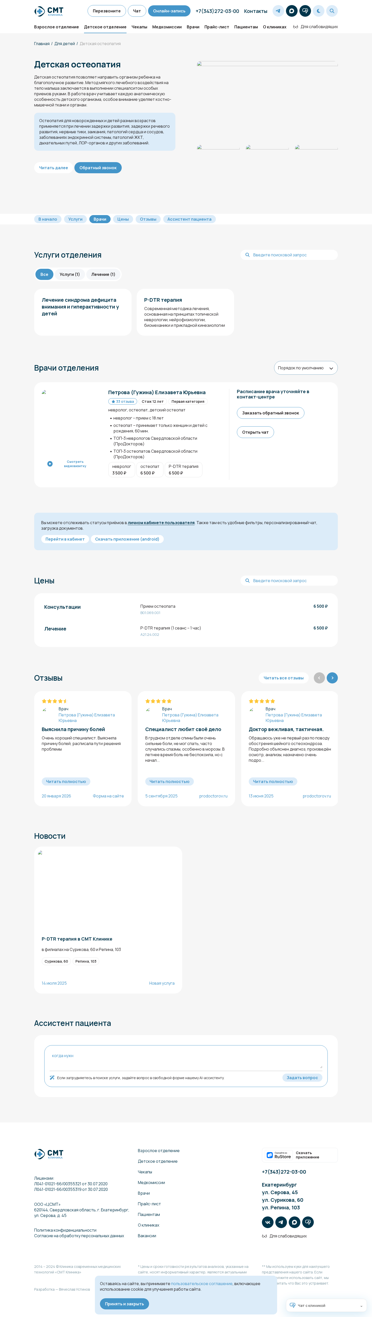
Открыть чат (255, 432)
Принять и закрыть (124, 1304)
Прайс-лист (216, 27)
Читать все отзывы (284, 678)
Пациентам (246, 27)
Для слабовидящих (319, 26)
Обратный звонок (98, 167)
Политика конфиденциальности (65, 1230)
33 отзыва (125, 401)
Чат (137, 11)
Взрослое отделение (56, 27)
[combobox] (306, 367)
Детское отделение (105, 27)
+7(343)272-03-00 (217, 11)
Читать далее (53, 167)
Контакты (255, 11)
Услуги (75, 219)
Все (44, 274)
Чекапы (139, 27)
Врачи (193, 27)
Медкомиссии (167, 27)
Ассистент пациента (190, 219)
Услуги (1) (70, 274)
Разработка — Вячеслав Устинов (62, 1289)
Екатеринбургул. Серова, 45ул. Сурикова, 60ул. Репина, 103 (282, 1196)
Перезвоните (107, 11)
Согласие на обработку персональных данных (79, 1235)
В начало (47, 219)
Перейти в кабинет (65, 539)
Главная (42, 43)
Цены (123, 219)
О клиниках (274, 27)
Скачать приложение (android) (127, 539)
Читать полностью (66, 781)
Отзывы (148, 219)
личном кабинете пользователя (161, 522)
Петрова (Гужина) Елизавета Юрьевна (87, 717)
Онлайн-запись (169, 11)
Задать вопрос (302, 1077)
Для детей (64, 43)
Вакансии (147, 1235)
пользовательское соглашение (202, 1283)
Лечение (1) (103, 274)
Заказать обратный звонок (270, 413)
